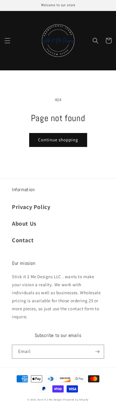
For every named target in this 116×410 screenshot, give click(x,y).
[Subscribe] (97, 352)
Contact (23, 240)
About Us (24, 223)
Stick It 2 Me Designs (50, 399)
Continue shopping (58, 140)
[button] (7, 40)
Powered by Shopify (76, 399)
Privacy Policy (31, 207)
